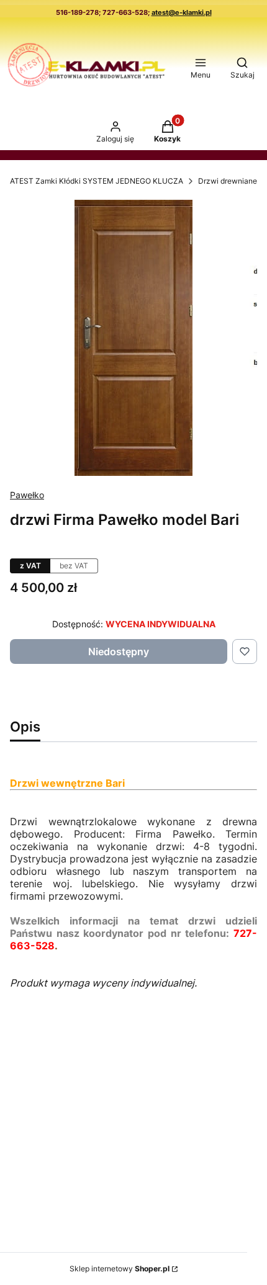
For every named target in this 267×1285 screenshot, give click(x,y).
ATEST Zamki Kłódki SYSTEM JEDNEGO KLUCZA (96, 181)
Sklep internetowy (120, 1268)
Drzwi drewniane (227, 181)
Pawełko (27, 495)
